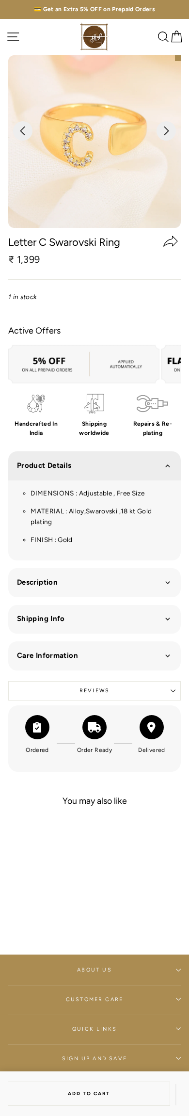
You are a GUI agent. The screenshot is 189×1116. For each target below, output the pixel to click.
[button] (175, 1094)
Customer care (94, 999)
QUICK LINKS (94, 1029)
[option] (94, 9)
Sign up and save (94, 1058)
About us (94, 970)
